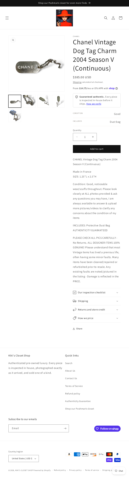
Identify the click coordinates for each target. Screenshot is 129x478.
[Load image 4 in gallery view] (58, 101)
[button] (7, 18)
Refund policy (72, 393)
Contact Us (71, 378)
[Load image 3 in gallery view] (43, 101)
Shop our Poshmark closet (79, 408)
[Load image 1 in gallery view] (14, 101)
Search (69, 363)
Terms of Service (74, 386)
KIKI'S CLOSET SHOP (24, 470)
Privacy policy (75, 470)
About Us (70, 370)
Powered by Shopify (42, 470)
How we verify (93, 103)
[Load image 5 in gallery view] (14, 115)
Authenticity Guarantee (78, 401)
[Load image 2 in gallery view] (29, 101)
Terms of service (92, 470)
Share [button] (79, 328)
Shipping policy (109, 470)
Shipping (77, 82)
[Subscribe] (65, 428)
